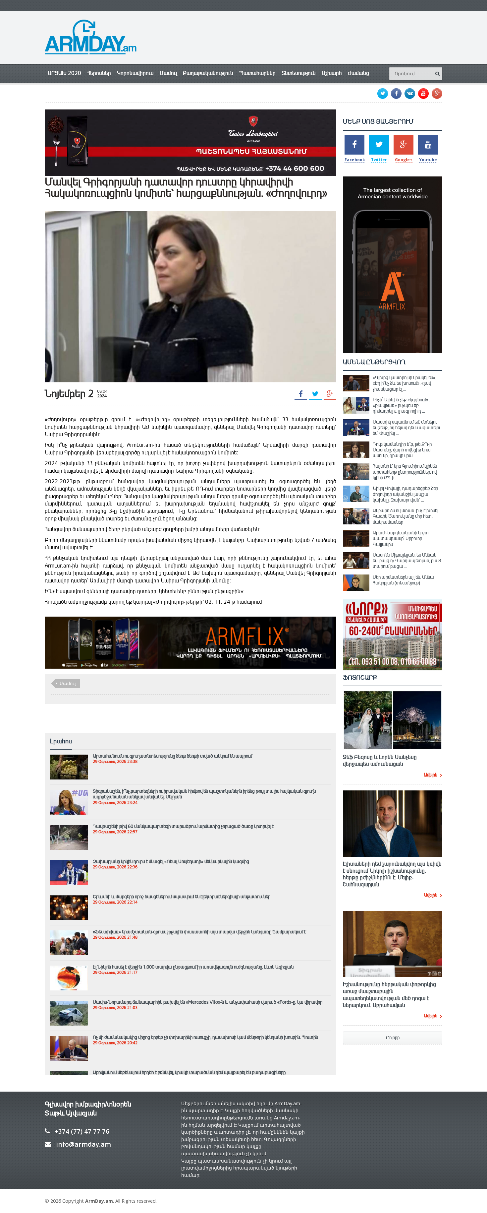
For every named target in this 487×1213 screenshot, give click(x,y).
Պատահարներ (257, 73)
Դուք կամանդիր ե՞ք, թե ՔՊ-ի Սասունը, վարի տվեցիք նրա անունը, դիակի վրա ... (402, 450)
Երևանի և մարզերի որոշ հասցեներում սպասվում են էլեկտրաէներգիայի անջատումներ (181, 897)
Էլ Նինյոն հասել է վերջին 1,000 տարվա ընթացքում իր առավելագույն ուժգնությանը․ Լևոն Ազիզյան (193, 967)
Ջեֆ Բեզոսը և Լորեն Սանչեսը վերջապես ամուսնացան (380, 761)
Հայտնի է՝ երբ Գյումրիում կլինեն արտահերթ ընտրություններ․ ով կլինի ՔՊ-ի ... (405, 472)
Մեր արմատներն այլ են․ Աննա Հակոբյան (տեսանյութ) (403, 580)
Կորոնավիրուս (135, 73)
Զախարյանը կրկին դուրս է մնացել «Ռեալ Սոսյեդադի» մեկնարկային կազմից (171, 861)
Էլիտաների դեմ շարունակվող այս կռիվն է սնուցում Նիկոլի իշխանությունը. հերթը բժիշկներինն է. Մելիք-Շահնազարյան (392, 874)
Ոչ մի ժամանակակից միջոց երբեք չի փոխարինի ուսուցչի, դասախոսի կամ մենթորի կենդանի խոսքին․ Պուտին (205, 1037)
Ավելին (430, 775)
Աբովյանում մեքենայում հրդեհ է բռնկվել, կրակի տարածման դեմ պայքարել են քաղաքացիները (189, 1072)
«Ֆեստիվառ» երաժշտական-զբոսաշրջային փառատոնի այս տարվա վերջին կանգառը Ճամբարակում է (199, 932)
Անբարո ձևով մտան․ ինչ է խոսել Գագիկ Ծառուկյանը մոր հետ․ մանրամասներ (405, 516)
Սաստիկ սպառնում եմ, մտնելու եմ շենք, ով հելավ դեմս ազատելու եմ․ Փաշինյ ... (407, 428)
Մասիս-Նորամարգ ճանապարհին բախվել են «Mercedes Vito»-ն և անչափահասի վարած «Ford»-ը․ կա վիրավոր (207, 1002)
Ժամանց (358, 73)
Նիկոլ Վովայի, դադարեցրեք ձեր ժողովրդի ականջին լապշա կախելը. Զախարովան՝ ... (405, 494)
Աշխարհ (332, 73)
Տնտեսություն (299, 73)
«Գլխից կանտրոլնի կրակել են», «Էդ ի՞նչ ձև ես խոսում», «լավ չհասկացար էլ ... (404, 383)
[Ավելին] (69, 757)
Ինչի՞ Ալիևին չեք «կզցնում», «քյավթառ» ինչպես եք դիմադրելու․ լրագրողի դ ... (401, 405)
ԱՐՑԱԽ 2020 (64, 73)
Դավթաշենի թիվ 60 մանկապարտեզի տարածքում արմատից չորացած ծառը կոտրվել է (183, 826)
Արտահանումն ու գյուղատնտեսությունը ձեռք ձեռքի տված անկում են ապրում (172, 756)
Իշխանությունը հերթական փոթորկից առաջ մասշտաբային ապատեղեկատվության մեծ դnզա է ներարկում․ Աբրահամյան (389, 994)
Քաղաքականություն (208, 73)
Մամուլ (168, 73)
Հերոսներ (99, 73)
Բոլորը (393, 1038)
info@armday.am (83, 1144)
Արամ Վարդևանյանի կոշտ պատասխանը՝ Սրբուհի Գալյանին (401, 538)
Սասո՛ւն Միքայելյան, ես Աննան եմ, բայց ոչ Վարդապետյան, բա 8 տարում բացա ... (407, 561)
